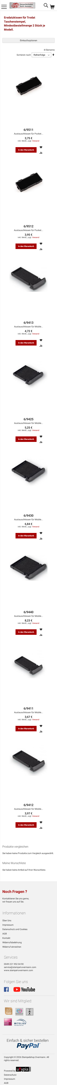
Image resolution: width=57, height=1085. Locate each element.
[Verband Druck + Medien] (8, 1025)
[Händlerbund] (20, 1025)
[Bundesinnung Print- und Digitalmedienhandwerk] (19, 1015)
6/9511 (28, 130)
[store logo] (22, 5)
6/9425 (28, 419)
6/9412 (28, 805)
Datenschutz (10, 1075)
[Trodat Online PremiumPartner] (8, 1015)
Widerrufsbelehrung (12, 942)
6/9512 (28, 226)
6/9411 (28, 708)
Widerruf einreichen (11, 947)
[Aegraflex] (30, 1015)
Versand (35, 141)
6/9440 (28, 612)
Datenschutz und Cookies (14, 929)
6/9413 (28, 323)
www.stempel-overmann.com (18, 970)
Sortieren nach (24, 55)
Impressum (7, 925)
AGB (4, 933)
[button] (41, 147)
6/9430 (28, 515)
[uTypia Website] (23, 1070)
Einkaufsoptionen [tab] (28, 40)
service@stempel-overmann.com (20, 967)
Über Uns (6, 920)
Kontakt (6, 938)
